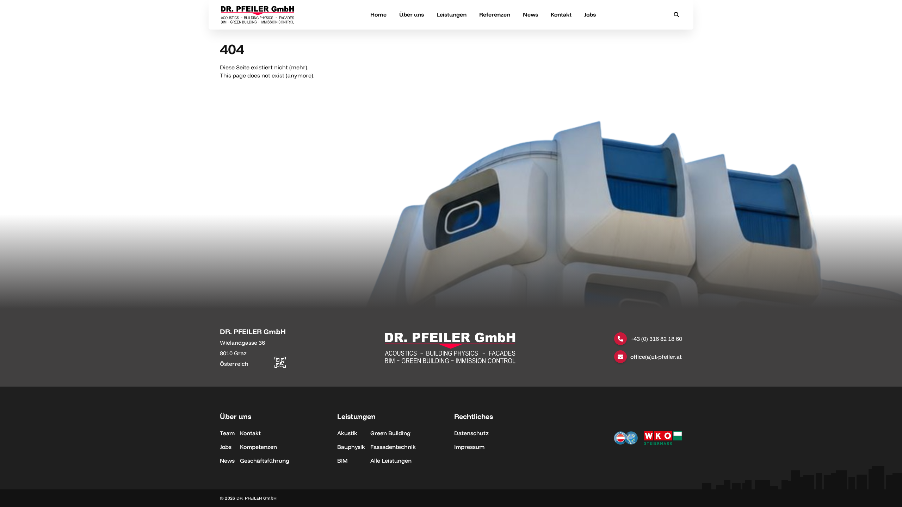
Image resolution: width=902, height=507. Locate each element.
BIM (342, 460)
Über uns (411, 14)
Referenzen (494, 14)
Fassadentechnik (393, 446)
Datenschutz (471, 433)
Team (227, 433)
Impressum (469, 446)
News (530, 14)
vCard (278, 330)
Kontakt (561, 14)
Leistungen (452, 14)
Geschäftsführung (264, 460)
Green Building (390, 433)
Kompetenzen (258, 446)
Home (378, 14)
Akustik (347, 433)
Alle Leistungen (391, 460)
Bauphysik (351, 446)
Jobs (590, 14)
